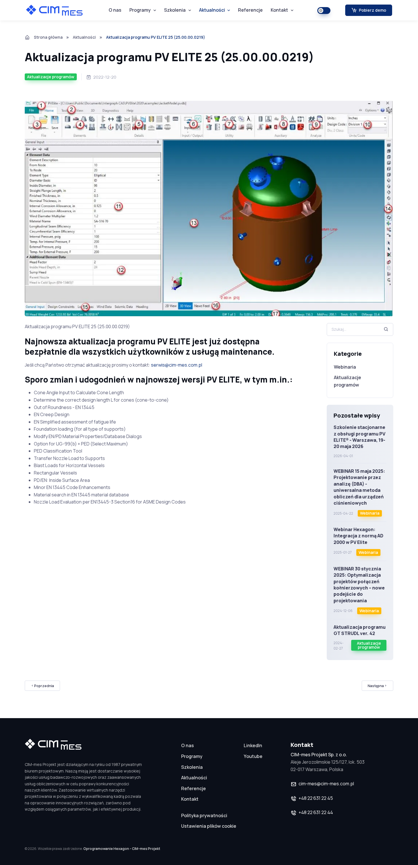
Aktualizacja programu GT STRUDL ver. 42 (360, 630)
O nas (115, 10)
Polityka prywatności (204, 815)
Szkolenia (175, 10)
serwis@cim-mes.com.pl (176, 365)
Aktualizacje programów (347, 381)
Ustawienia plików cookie (208, 826)
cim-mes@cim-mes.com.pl (326, 783)
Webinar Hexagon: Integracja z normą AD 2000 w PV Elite (358, 535)
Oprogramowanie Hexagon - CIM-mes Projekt (121, 848)
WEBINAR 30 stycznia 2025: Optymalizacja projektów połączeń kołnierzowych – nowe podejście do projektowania (359, 585)
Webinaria (345, 367)
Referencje (250, 10)
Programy (140, 10)
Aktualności (212, 10)
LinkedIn (253, 745)
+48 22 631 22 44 (316, 812)
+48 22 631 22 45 (316, 798)
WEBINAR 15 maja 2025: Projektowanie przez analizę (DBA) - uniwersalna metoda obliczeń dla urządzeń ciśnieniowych (359, 487)
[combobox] (360, 329)
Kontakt (279, 10)
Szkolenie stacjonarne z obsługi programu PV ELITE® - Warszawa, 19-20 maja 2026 (359, 436)
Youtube (253, 756)
